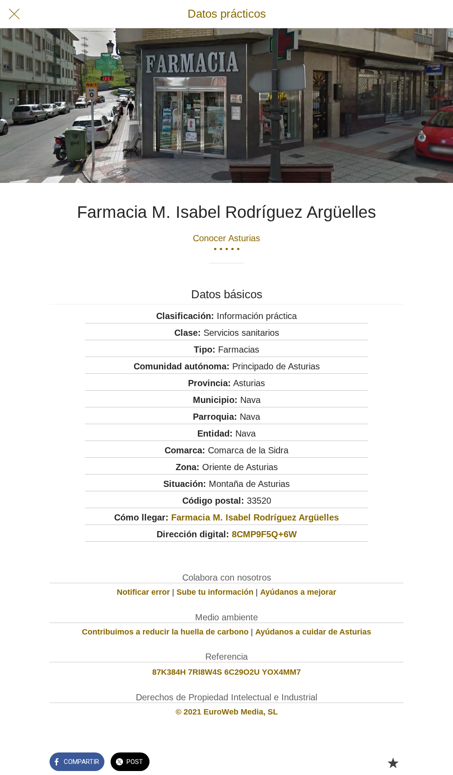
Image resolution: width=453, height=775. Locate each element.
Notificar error (143, 592)
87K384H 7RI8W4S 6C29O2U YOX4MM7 (226, 672)
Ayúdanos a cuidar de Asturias (313, 631)
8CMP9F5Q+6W (264, 534)
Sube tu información (215, 592)
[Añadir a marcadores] (392, 762)
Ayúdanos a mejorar (298, 592)
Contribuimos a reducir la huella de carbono (165, 631)
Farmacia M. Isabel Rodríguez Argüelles (255, 517)
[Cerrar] (14, 14)
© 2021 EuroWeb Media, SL (227, 711)
